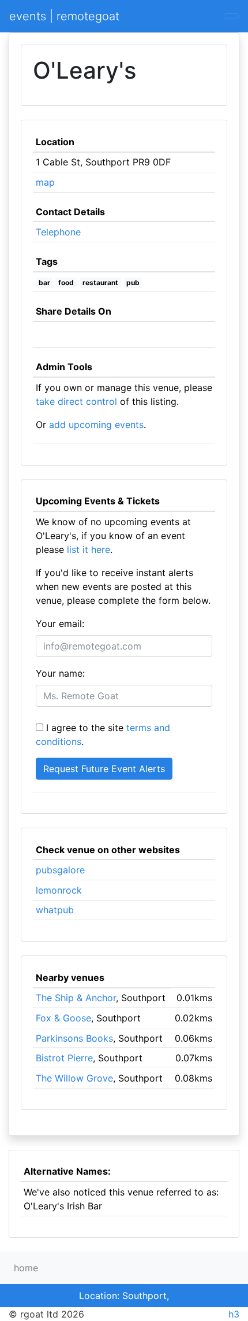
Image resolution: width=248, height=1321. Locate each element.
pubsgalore (60, 870)
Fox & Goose (63, 1018)
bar (44, 282)
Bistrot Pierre (64, 1058)
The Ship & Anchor (76, 997)
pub (133, 282)
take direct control (76, 401)
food (66, 282)
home (26, 1268)
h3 (233, 1314)
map (45, 182)
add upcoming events (96, 424)
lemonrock (59, 890)
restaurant (100, 282)
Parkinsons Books (74, 1038)
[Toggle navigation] (231, 16)
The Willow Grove (74, 1078)
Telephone (58, 232)
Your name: (60, 673)
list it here (88, 549)
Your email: (60, 623)
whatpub (55, 910)
